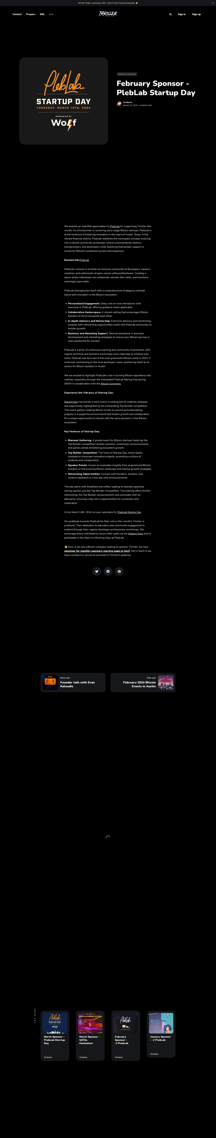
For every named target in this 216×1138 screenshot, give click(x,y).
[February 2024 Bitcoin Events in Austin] (143, 682)
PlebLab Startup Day (129, 512)
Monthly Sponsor (127, 74)
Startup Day (71, 402)
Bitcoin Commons (111, 383)
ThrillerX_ (128, 102)
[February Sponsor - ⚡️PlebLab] (125, 1036)
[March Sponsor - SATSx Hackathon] (90, 1036)
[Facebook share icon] (108, 571)
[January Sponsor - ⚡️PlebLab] (161, 1034)
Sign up (196, 14)
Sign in (182, 14)
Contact (17, 14)
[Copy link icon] (119, 571)
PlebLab (115, 226)
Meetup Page (135, 533)
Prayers (30, 14)
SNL (42, 14)
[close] (213, 3)
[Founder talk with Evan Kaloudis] (73, 682)
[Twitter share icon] (96, 571)
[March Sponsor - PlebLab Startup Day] (54, 1036)
